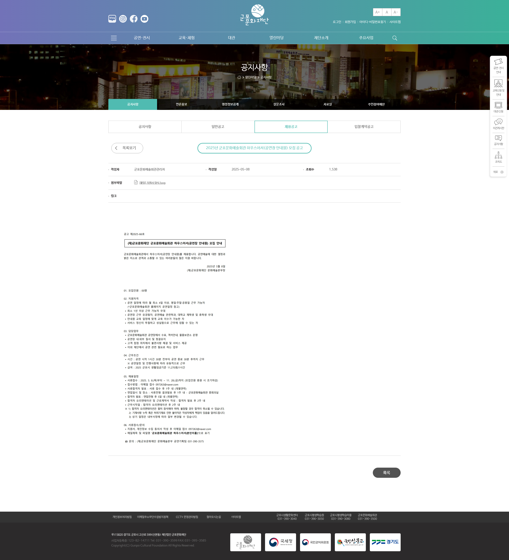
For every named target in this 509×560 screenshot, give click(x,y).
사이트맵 (395, 22)
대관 (231, 38)
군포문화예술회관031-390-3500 (367, 517)
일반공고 (218, 127)
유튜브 (144, 19)
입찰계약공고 (364, 127)
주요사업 (366, 38)
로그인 (337, 22)
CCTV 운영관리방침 (187, 517)
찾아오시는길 (214, 517)
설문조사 (279, 104)
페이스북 (134, 19)
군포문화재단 (239, 77)
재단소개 (321, 38)
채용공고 (291, 127)
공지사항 (132, 104)
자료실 (327, 104)
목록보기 (129, 148)
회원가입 (350, 22)
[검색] (395, 38)
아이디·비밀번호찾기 (372, 22)
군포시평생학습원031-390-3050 (314, 517)
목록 (386, 473)
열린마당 (276, 38)
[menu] (113, 38)
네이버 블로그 (112, 19)
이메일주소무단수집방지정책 (152, 517)
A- (396, 12)
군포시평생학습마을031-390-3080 (341, 517)
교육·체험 (187, 38)
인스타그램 (123, 19)
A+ (377, 12)
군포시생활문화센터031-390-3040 (287, 517)
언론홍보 (181, 104)
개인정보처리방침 (122, 517)
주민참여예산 (376, 104)
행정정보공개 (230, 104)
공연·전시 (142, 38)
